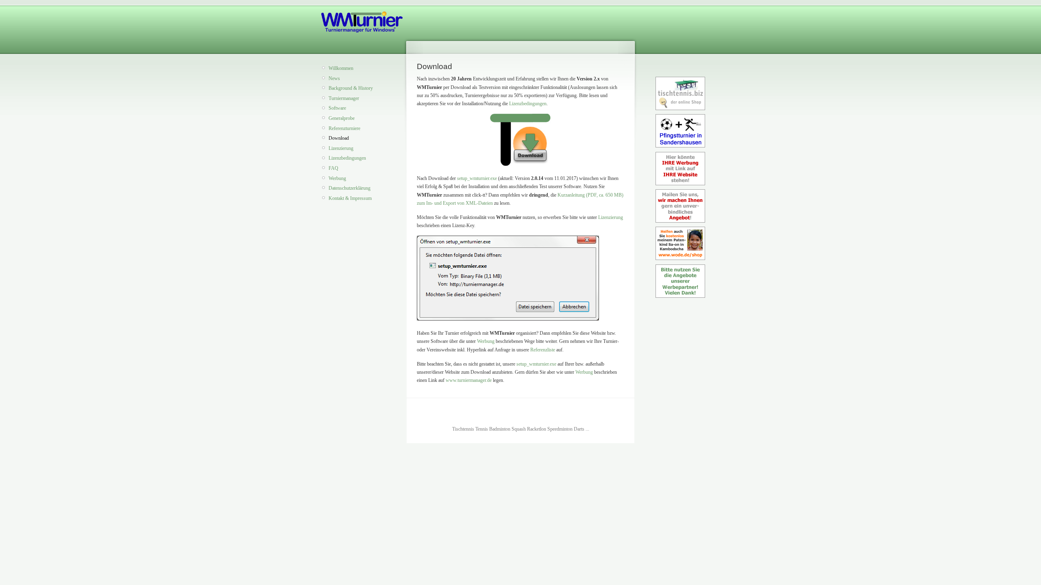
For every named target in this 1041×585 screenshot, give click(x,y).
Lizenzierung (341, 148)
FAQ (333, 168)
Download (339, 138)
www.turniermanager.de (469, 380)
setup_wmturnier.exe (477, 178)
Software (337, 108)
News (334, 78)
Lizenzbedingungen (347, 158)
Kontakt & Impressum (350, 198)
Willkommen (341, 68)
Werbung (337, 178)
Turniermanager (344, 98)
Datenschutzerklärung (349, 188)
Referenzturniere (344, 128)
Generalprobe (342, 118)
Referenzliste (542, 350)
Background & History (351, 88)
